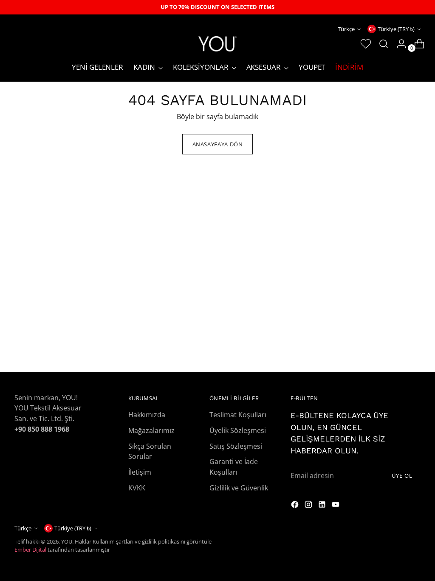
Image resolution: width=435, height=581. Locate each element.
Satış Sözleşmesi (235, 446)
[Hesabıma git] (398, 43)
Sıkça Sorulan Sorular (149, 451)
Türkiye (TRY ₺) (396, 29)
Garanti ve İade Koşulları (233, 466)
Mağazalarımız (151, 430)
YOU (66, 541)
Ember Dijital (30, 549)
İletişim (139, 472)
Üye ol (402, 475)
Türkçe (346, 29)
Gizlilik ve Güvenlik (238, 488)
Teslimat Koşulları (237, 414)
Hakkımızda (146, 414)
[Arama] (380, 43)
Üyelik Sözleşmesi (237, 430)
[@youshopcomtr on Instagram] (296, 506)
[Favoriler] (362, 43)
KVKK (136, 488)
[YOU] (217, 43)
